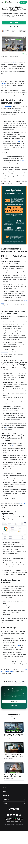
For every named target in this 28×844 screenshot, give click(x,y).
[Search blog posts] (18, 2)
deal (19, 553)
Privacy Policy (10, 821)
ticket (12, 445)
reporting (22, 503)
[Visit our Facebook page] (17, 815)
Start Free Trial (14, 26)
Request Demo (14, 705)
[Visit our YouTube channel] (8, 815)
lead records (4, 352)
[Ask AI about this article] (24, 54)
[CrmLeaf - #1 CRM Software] (8, 2)
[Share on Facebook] (23, 681)
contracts (22, 160)
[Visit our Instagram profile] (14, 815)
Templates (6, 799)
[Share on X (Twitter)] (15, 681)
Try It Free (23, 2)
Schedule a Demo (14, 22)
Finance (18, 141)
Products (5, 788)
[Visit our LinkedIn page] (11, 815)
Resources (6, 795)
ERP (6, 427)
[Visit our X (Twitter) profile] (20, 815)
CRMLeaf (3, 83)
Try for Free (14, 701)
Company (5, 803)
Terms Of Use (18, 821)
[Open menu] (2, 2)
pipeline (15, 62)
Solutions (5, 791)
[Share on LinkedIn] (19, 681)
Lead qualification (6, 106)
